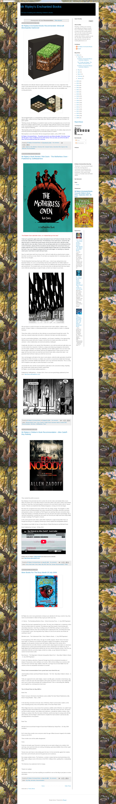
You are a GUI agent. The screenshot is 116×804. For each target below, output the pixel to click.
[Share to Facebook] (27, 145)
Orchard (53, 564)
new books (33, 780)
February (80, 76)
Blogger (65, 800)
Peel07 (79, 48)
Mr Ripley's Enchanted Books (40, 6)
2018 (77, 96)
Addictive (28, 146)
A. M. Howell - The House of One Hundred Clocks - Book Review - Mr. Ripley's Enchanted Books (79, 245)
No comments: (56, 142)
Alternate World (29, 422)
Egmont (63, 146)
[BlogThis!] (24, 145)
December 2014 (57, 146)
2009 (77, 115)
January (80, 78)
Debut (39, 564)
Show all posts (58, 20)
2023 (77, 85)
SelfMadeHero (39, 424)
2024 (77, 83)
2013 (77, 107)
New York (49, 564)
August (80, 57)
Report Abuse (79, 122)
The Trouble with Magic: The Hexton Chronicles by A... (84, 63)
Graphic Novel (47, 422)
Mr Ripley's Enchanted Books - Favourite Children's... (85, 59)
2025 (77, 81)
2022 (77, 87)
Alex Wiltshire (34, 146)
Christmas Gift (40, 146)
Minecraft (24, 148)
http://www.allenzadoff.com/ (32, 558)
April (79, 72)
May (29, 780)
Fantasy (42, 422)
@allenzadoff (37, 556)
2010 (77, 113)
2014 (77, 104)
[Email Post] (61, 142)
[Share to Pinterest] (29, 145)
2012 (77, 109)
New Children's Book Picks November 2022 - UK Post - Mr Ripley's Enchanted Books (79, 321)
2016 (77, 100)
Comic (34, 422)
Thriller (66, 564)
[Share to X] (26, 145)
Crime (36, 564)
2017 (77, 98)
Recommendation (31, 148)
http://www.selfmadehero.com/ (32, 374)
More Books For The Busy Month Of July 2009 (39, 572)
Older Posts (68, 786)
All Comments (80, 143)
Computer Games (49, 146)
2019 (77, 94)
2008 (77, 117)
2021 (77, 89)
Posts (78, 140)
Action (27, 564)
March (79, 74)
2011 (77, 111)
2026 (77, 55)
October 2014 (63, 422)
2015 (77, 102)
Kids (66, 146)
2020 (77, 91)
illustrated (54, 422)
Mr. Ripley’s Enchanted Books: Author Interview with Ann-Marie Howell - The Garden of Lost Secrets (79, 283)
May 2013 (44, 564)
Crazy (38, 422)
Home (43, 786)
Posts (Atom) (31, 788)
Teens (44, 424)
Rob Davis (33, 424)
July (27, 780)
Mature (58, 422)
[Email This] (23, 145)
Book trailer (31, 564)
